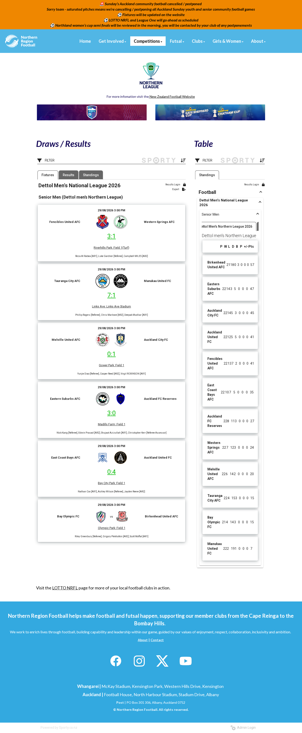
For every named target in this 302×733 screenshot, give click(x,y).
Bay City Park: (107, 483)
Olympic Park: (107, 528)
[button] (230, 192)
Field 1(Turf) (121, 247)
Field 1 (119, 365)
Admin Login (246, 727)
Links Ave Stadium (118, 306)
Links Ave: (99, 306)
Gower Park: (107, 365)
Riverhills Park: (103, 247)
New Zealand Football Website (172, 96)
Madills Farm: (107, 424)
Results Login (173, 184)
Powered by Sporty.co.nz (59, 727)
